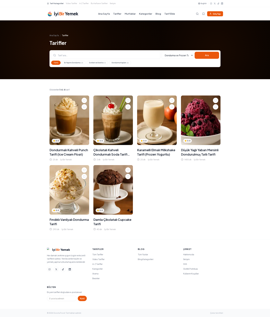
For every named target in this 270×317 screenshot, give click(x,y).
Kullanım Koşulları (191, 273)
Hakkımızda (188, 254)
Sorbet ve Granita (97, 63)
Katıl (82, 298)
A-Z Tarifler (84, 3)
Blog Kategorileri (145, 259)
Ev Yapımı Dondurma (73, 63)
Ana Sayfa (104, 13)
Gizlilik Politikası (190, 268)
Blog (158, 13)
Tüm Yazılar (143, 254)
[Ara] (197, 13)
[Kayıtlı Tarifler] (203, 13)
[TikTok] (218, 4)
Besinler (96, 278)
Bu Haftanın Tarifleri (99, 3)
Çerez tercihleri (216, 313)
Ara (207, 55)
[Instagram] (211, 4)
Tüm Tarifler (97, 254)
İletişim (113, 3)
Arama (95, 273)
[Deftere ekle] (84, 107)
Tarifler (117, 13)
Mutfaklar (130, 13)
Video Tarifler (71, 3)
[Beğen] (84, 100)
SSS (185, 264)
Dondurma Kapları (120, 63)
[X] (215, 4)
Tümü (56, 63)
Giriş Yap (217, 14)
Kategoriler (145, 13)
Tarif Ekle (169, 13)
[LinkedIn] (222, 4)
